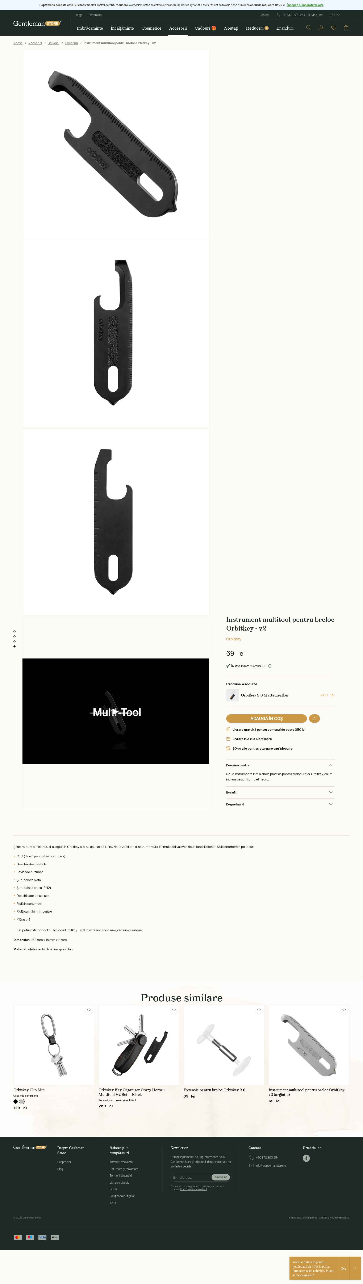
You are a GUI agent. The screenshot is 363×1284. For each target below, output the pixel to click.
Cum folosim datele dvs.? (193, 1189)
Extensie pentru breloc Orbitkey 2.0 (214, 1090)
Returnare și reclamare (124, 1169)
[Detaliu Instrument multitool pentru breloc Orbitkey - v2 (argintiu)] (309, 1045)
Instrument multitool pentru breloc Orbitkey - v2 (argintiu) (307, 1092)
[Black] (15, 1101)
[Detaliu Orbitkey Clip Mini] (53, 1045)
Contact (264, 15)
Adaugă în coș (266, 718)
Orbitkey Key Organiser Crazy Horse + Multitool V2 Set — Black (132, 1092)
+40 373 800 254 (267, 1157)
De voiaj (53, 43)
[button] (314, 718)
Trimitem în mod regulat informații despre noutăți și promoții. (197, 1188)
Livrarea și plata (119, 1182)
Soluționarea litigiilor (122, 1196)
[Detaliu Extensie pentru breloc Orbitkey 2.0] (224, 1045)
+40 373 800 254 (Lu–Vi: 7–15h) (303, 15)
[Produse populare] (333, 27)
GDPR (113, 1189)
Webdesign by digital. (334, 1217)
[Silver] (22, 1101)
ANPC (113, 1203)
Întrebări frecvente (121, 1162)
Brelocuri (71, 43)
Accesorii (35, 43)
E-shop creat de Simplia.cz (303, 1217)
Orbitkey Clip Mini (29, 1090)
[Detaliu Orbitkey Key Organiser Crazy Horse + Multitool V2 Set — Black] (139, 1045)
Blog (79, 15)
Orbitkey (233, 638)
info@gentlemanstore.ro (271, 1165)
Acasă (17, 43)
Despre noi (95, 15)
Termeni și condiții (121, 1175)
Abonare (220, 1177)
